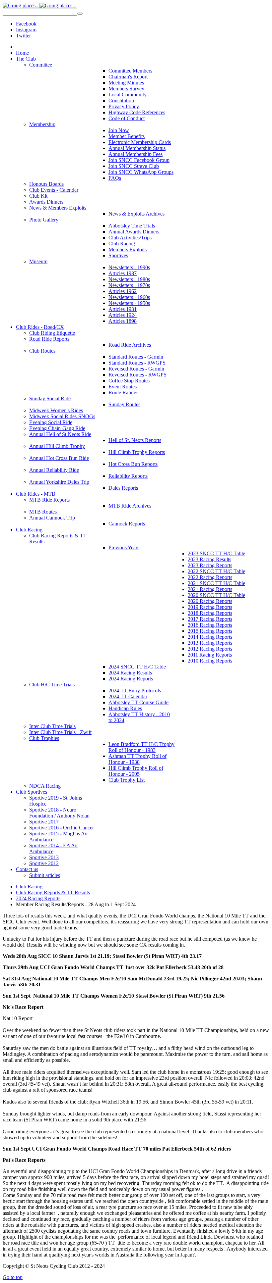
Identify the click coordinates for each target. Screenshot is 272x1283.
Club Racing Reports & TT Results (53, 892)
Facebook (26, 23)
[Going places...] (39, 5)
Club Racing (29, 886)
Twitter (23, 35)
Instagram (26, 29)
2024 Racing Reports (38, 898)
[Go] (80, 14)
